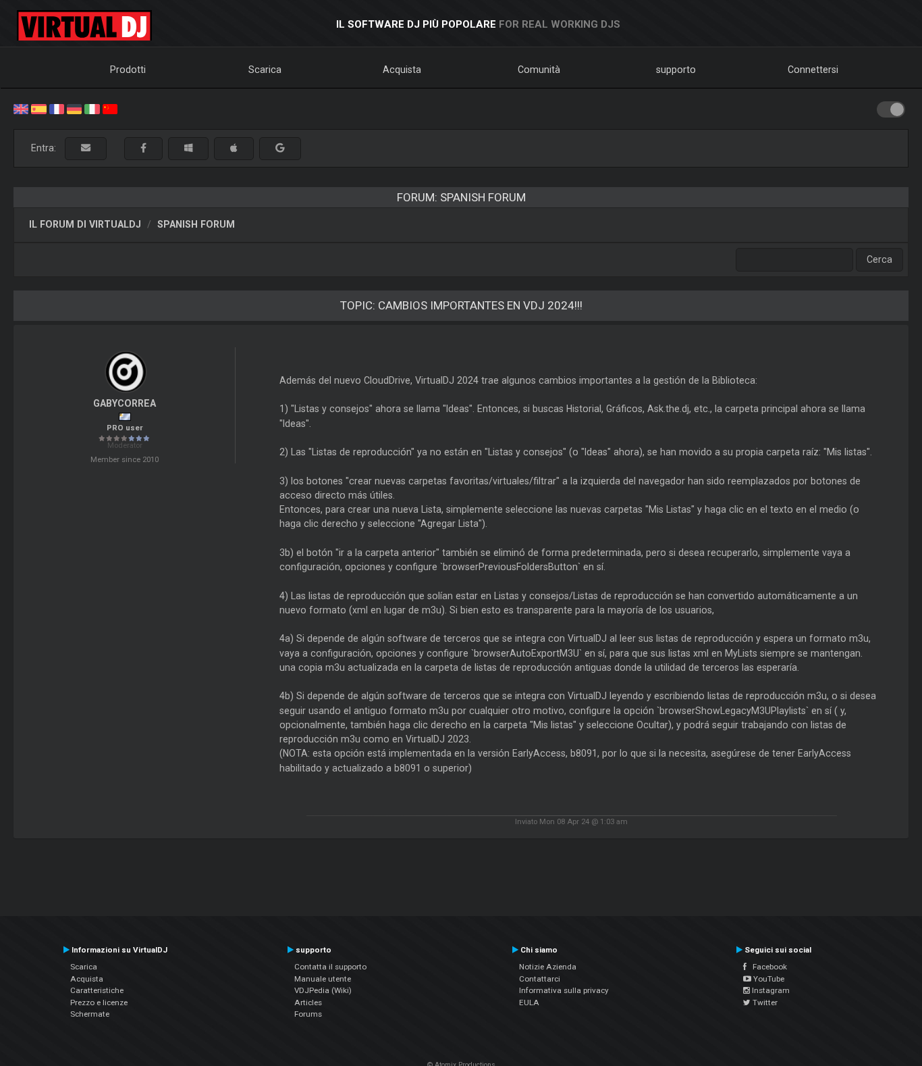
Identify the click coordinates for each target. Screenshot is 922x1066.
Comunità (539, 69)
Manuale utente (322, 979)
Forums (308, 1014)
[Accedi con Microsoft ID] (188, 148)
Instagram (770, 990)
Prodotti (128, 69)
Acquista (402, 69)
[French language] (56, 108)
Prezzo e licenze (99, 1002)
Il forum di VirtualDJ (85, 224)
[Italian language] (91, 108)
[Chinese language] (110, 108)
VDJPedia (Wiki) (323, 990)
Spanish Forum (196, 224)
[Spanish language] (38, 108)
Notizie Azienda (547, 966)
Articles (308, 1002)
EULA (529, 1002)
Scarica (264, 69)
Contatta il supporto (330, 966)
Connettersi (813, 69)
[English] (20, 108)
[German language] (74, 108)
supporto (676, 69)
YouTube (767, 979)
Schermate (89, 1014)
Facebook (767, 966)
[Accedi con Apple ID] (234, 148)
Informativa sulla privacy (564, 990)
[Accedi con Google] (280, 148)
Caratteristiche (97, 990)
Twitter (764, 1002)
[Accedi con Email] (86, 148)
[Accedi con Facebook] (143, 148)
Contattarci (539, 979)
